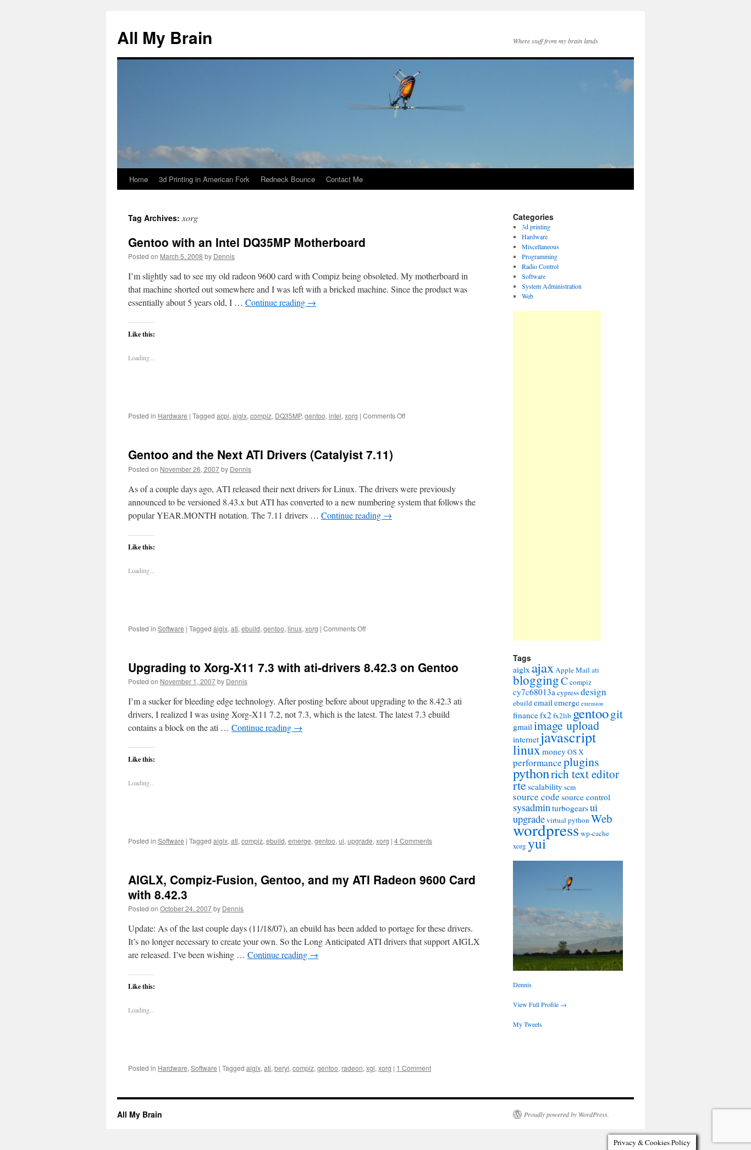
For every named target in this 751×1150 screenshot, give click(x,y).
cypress (568, 692)
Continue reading (280, 302)
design (593, 691)
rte (519, 785)
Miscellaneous (540, 246)
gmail (522, 726)
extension (592, 703)
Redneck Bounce (288, 179)
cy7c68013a (534, 691)
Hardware (172, 415)
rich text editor (585, 774)
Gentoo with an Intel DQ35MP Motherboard (247, 242)
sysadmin (531, 807)
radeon (352, 1067)
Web (527, 295)
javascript (568, 736)
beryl (281, 1067)
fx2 (545, 714)
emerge (299, 840)
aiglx (240, 415)
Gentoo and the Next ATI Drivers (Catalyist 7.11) (260, 454)
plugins (581, 761)
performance (537, 762)
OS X (575, 752)
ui (341, 840)
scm (570, 787)
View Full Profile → (540, 1004)
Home (138, 179)
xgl (370, 1067)
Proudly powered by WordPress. (566, 1114)
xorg (351, 415)
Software (171, 628)
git (616, 714)
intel (335, 415)
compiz (261, 415)
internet (526, 739)
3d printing (536, 226)
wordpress (546, 829)
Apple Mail (572, 670)
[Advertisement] (557, 476)
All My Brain (164, 37)
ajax (543, 667)
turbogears (570, 807)
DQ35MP (288, 415)
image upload (566, 725)
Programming (539, 256)
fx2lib (562, 715)
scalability (545, 786)
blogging (536, 680)
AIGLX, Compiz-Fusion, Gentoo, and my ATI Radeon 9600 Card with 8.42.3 (302, 887)
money (554, 751)
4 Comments (413, 840)
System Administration (552, 286)
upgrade (360, 840)
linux (295, 628)
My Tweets (527, 1024)
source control (585, 796)
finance (525, 714)
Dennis (224, 256)
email (543, 702)
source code (536, 796)
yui (537, 843)
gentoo (315, 415)
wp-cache (595, 833)
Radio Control (540, 266)
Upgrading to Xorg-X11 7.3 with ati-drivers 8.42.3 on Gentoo (293, 667)
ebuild (250, 628)
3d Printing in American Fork (204, 179)
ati (234, 628)
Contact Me (344, 179)
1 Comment (413, 1067)
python (531, 773)
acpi (223, 415)
